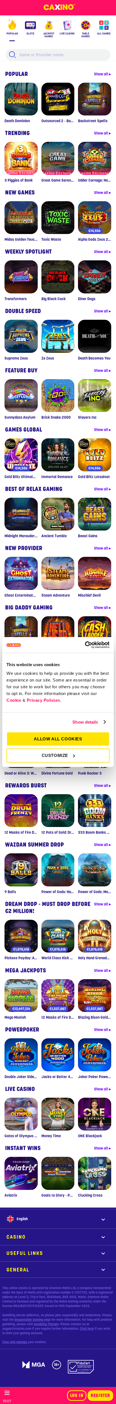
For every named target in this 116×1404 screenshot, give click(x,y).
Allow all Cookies (58, 738)
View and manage (15, 1342)
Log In (77, 1395)
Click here (87, 1329)
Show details (85, 722)
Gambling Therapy (46, 1324)
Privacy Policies (43, 700)
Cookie (13, 700)
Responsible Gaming (29, 1320)
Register (100, 1395)
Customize (55, 755)
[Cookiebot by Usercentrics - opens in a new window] (85, 644)
